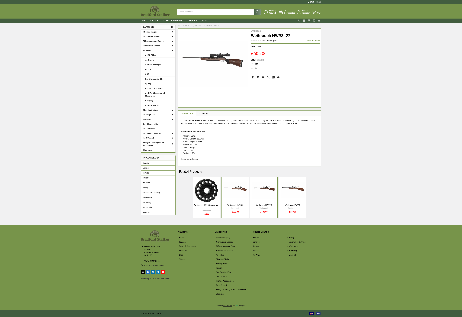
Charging (149, 101)
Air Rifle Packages (153, 65)
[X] (299, 21)
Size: (257, 60)
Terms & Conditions (172, 21)
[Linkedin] (314, 21)
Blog (204, 21)
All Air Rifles (150, 55)
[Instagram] (309, 21)
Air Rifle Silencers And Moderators (155, 94)
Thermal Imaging (150, 32)
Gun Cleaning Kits (150, 124)
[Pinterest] (278, 77)
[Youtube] (319, 21)
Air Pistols (149, 60)
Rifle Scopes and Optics (153, 41)
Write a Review (313, 40)
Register (306, 13)
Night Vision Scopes (151, 36)
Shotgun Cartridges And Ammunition (153, 144)
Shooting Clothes (150, 110)
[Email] (258, 77)
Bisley (145, 188)
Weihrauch (147, 197)
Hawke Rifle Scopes (151, 46)
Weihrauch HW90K (235, 205)
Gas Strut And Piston (154, 88)
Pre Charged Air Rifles (154, 79)
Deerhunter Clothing (151, 192)
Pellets (148, 69)
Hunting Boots (149, 115)
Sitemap (182, 259)
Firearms (147, 119)
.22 (256, 68)
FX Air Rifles (148, 207)
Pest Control (148, 138)
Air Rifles (147, 50)
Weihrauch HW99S (292, 205)
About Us (193, 21)
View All (146, 212)
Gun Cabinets (149, 129)
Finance (154, 21)
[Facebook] (304, 21)
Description (187, 113)
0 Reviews (203, 113)
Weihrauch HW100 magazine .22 (206, 206)
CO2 (147, 74)
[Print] (263, 77)
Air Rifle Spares (152, 105)
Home (143, 21)
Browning (147, 202)
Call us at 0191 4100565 (154, 265)
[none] (213, 64)
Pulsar (145, 178)
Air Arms (146, 183)
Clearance (147, 150)
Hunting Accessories (152, 133)
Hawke (146, 173)
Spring (148, 84)
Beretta (146, 163)
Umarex (146, 168)
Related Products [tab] (190, 171)
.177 (256, 64)
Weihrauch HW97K (264, 205)
